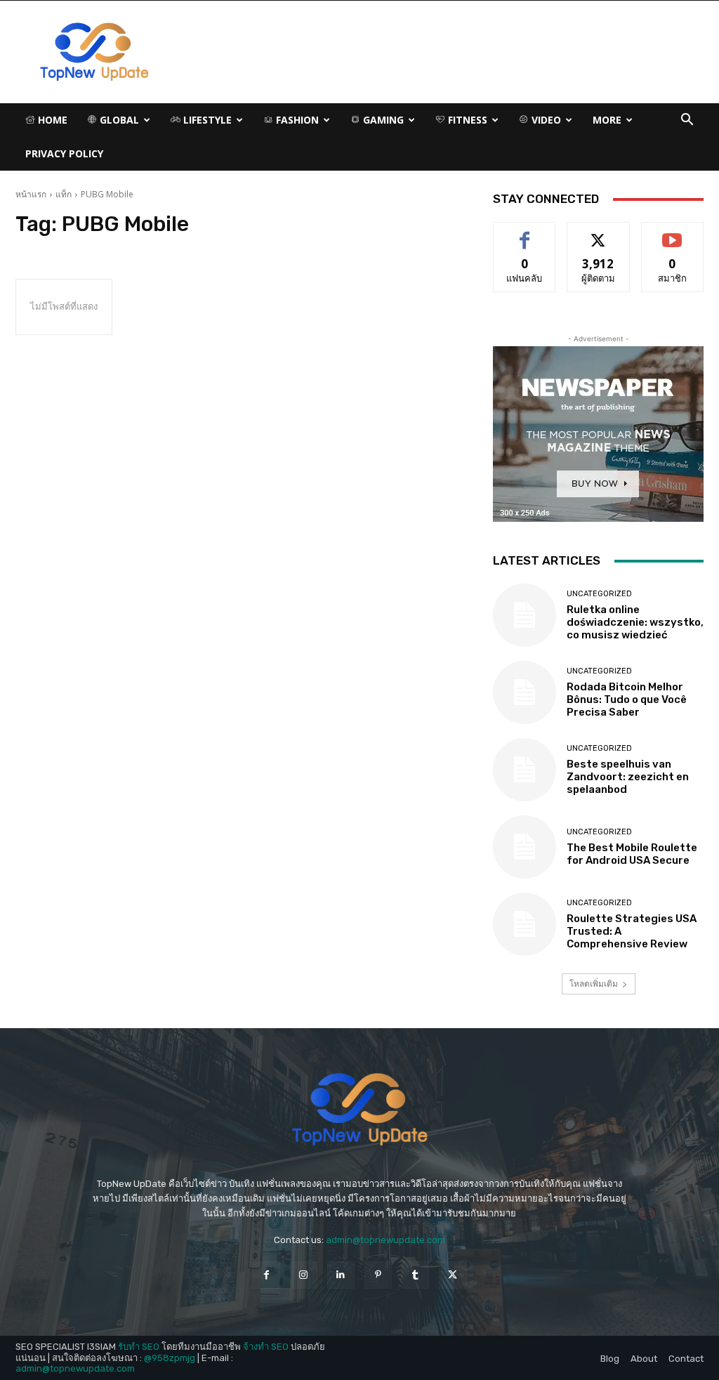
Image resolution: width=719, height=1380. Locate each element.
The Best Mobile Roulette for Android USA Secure (632, 854)
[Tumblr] (415, 1275)
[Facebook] (265, 1275)
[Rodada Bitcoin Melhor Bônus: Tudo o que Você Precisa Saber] (524, 692)
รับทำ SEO (138, 1346)
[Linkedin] (341, 1275)
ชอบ (524, 233)
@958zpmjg (169, 1358)
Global (118, 119)
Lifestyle (206, 119)
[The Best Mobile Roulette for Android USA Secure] (524, 847)
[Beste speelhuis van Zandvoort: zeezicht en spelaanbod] (524, 769)
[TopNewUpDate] (359, 1109)
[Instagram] (303, 1275)
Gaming (382, 119)
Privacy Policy (64, 153)
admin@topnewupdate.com (385, 1240)
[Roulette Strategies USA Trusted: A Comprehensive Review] (524, 924)
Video (545, 119)
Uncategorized (599, 594)
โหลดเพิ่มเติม (593, 984)
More (607, 119)
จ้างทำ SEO (266, 1346)
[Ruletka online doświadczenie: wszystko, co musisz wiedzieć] (524, 615)
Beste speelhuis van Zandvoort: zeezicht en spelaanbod (628, 777)
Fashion (296, 119)
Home (51, 119)
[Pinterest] (378, 1275)
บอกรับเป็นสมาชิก (672, 238)
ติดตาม (598, 233)
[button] (687, 121)
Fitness (466, 119)
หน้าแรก (30, 194)
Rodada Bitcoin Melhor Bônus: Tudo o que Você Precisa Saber (627, 699)
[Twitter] (452, 1275)
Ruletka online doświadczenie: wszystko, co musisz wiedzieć (635, 622)
